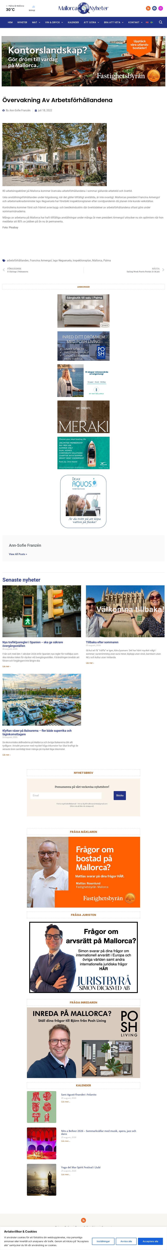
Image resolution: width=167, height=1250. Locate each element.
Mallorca (97, 260)
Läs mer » (6, 666)
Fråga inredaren (83, 1002)
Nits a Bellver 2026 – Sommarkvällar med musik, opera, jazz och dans (98, 1132)
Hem (10, 22)
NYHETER (22, 22)
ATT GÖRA (90, 22)
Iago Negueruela (62, 260)
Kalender (73, 22)
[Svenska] (152, 22)
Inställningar (103, 1241)
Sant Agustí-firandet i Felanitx (78, 1094)
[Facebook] (154, 8)
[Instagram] (160, 8)
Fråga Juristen (83, 915)
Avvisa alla (126, 1241)
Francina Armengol (41, 260)
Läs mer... (65, 1101)
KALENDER (83, 1085)
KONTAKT (133, 22)
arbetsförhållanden (18, 260)
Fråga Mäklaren (83, 832)
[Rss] (148, 8)
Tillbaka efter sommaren (102, 642)
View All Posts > (18, 554)
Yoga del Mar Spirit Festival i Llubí (80, 1167)
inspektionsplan (82, 260)
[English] (147, 22)
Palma (107, 260)
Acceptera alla (150, 1241)
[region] (83, 1238)
